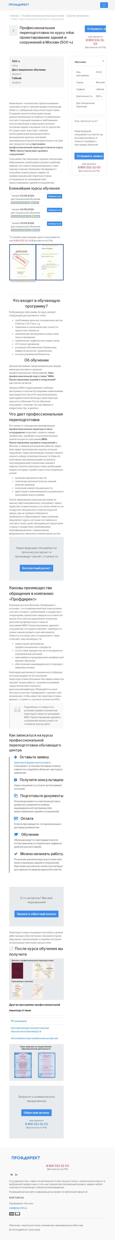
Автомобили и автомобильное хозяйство (34, 1038)
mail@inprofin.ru (18, 1208)
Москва (28, 1203)
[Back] (13, 30)
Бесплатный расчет (36, 568)
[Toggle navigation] (104, 5)
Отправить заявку (96, 29)
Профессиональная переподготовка (43, 15)
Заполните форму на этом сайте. (32, 762)
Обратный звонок (36, 1112)
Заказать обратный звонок (36, 914)
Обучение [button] (80, 62)
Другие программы (78, 15)
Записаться (54, 196)
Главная (14, 15)
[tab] (89, 62)
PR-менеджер (19, 1021)
